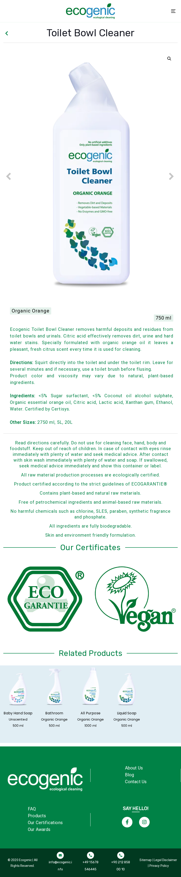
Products (37, 815)
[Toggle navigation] (173, 11)
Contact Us (136, 781)
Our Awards (39, 829)
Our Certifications (45, 822)
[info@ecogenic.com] (60, 862)
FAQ (32, 808)
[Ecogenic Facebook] (127, 822)
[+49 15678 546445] (90, 862)
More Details (18, 688)
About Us (134, 768)
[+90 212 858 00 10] (120, 862)
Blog (129, 774)
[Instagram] (144, 822)
